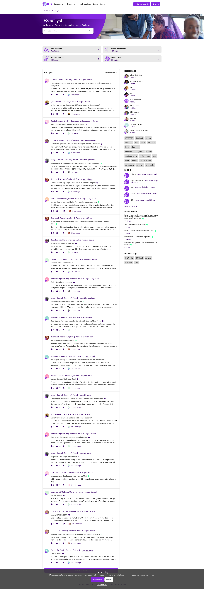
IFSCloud (139, 138)
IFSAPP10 (129, 138)
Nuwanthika (55, 198)
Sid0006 (133, 174)
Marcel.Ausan (135, 106)
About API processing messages (135, 225)
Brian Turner (55, 240)
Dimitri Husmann (57, 121)
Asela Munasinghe (136, 81)
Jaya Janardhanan (137, 181)
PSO (127, 147)
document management (134, 151)
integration (129, 165)
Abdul (132, 87)
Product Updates (85, 4)
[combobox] (68, 31)
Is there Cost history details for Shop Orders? (139, 231)
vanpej (53, 140)
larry (132, 187)
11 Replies (128, 221)
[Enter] (44, 31)
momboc (54, 375)
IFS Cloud (151, 142)
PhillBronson (134, 112)
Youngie (54, 550)
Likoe (53, 80)
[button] (102, 585)
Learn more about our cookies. (143, 575)
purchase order (145, 160)
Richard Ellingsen (57, 278)
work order (150, 165)
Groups (102, 4)
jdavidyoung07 (56, 259)
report (134, 160)
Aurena (148, 138)
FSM (136, 142)
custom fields (145, 156)
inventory (139, 165)
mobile (149, 151)
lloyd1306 (54, 472)
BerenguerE (55, 179)
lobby (127, 160)
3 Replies (127, 227)
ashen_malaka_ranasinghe (139, 130)
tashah (133, 194)
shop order (135, 147)
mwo (143, 142)
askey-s (53, 160)
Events (95, 4)
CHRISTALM (55, 511)
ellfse (132, 200)
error (154, 156)
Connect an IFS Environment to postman (137, 237)
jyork (52, 101)
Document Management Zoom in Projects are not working (140, 243)
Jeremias (54, 317)
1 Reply (127, 233)
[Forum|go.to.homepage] (47, 4)
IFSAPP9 (128, 142)
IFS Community (135, 100)
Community (46, 11)
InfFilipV (133, 118)
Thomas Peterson (136, 124)
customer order (131, 156)
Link (131, 93)
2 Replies (127, 239)
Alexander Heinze (136, 75)
